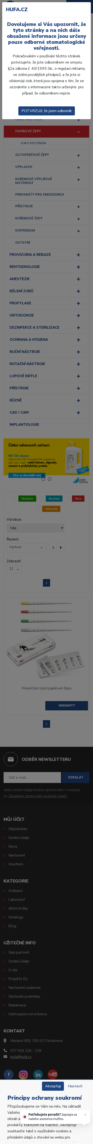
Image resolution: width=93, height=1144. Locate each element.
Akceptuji (53, 1086)
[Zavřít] (85, 1115)
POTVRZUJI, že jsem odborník (46, 111)
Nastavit (75, 1086)
